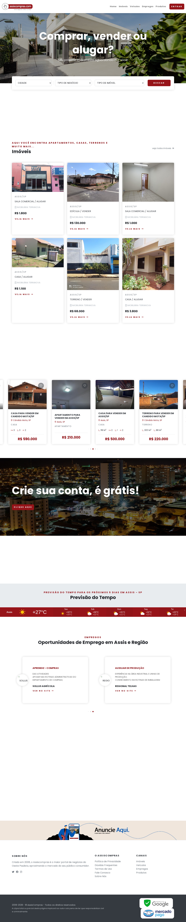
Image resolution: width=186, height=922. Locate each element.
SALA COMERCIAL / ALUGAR (30, 201)
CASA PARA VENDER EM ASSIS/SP (68, 415)
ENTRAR (176, 6)
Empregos (147, 6)
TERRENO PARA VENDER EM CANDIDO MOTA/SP (114, 415)
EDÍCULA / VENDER (80, 211)
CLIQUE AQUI (23, 507)
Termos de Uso (103, 869)
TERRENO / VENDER (81, 299)
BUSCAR (159, 83)
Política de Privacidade (108, 861)
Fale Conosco (102, 872)
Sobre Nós (100, 876)
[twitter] (13, 872)
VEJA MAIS (22, 219)
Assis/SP (20, 196)
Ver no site (42, 691)
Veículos (135, 6)
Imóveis (123, 6)
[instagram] (21, 872)
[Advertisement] (93, 117)
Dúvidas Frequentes (106, 865)
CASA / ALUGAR (23, 277)
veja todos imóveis (161, 148)
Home (113, 6)
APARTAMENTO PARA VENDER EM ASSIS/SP (23, 416)
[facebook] (17, 872)
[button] (93, 449)
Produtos (161, 6)
